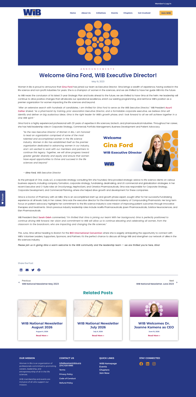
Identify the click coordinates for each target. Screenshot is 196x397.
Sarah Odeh (45, 217)
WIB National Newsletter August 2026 (42, 325)
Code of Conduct (67, 378)
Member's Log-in (163, 3)
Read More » (42, 335)
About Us (86, 13)
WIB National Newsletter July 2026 (98, 325)
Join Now (104, 373)
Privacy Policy (66, 374)
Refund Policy (66, 383)
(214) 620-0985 (66, 365)
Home (73, 13)
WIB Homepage (108, 363)
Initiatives (101, 13)
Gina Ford (67, 87)
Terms (62, 370)
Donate (2, 197)
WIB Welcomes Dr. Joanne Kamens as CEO (154, 325)
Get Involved (144, 13)
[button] (21, 270)
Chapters (127, 13)
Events (114, 13)
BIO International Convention (86, 233)
